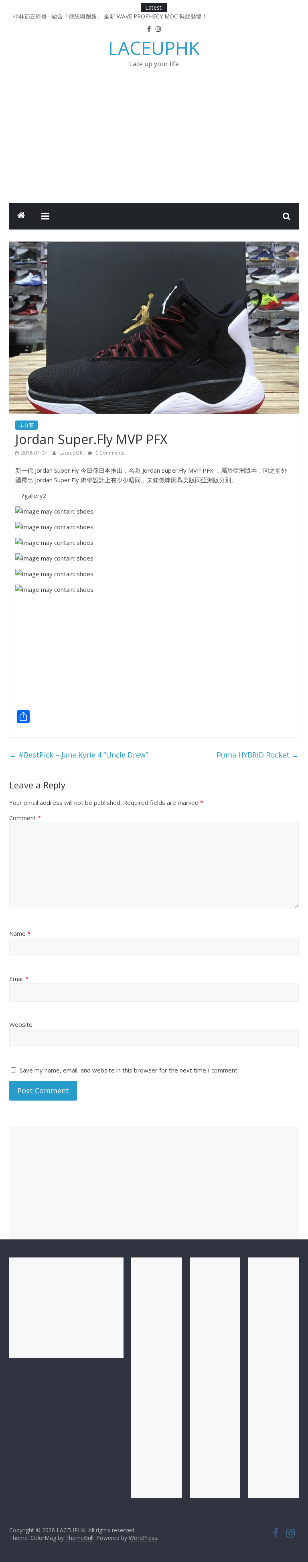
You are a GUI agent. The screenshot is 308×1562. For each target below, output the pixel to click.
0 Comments (109, 452)
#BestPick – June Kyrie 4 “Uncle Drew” (78, 755)
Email (18, 979)
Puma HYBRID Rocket (258, 755)
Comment (25, 818)
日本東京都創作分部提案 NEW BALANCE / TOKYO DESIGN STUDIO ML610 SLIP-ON (121, 14)
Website (20, 1024)
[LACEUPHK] (21, 216)
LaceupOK (71, 452)
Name (19, 933)
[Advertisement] (154, 143)
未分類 (26, 425)
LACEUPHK (154, 47)
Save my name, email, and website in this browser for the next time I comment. (129, 1070)
